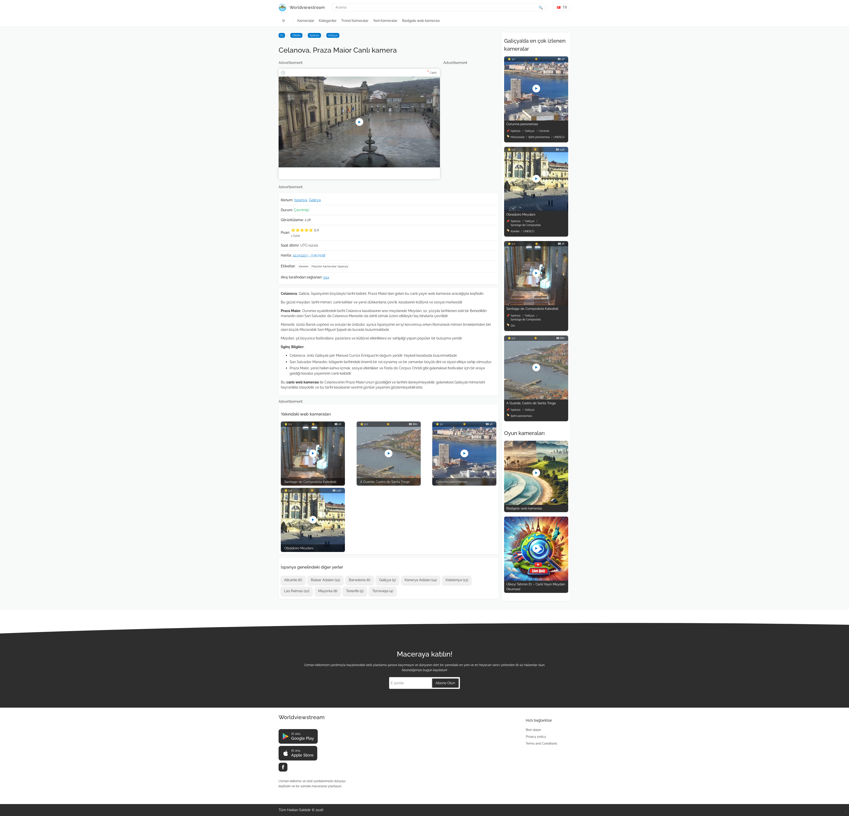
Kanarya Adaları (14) (421, 580)
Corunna (544, 130)
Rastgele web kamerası (421, 21)
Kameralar (305, 21)
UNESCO (559, 137)
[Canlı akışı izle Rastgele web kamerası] (536, 504)
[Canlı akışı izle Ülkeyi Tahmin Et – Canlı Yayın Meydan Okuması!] (536, 579)
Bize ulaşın (533, 730)
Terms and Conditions (541, 743)
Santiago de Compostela (526, 225)
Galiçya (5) (387, 580)
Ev (281, 35)
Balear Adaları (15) (325, 580)
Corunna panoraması (522, 124)
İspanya (314, 35)
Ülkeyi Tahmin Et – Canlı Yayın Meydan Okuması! (535, 586)
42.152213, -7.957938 (309, 255)
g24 (326, 277)
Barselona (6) (359, 580)
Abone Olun (445, 683)
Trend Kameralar (355, 21)
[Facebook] (283, 767)
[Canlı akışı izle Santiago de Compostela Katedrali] (536, 304)
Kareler (304, 266)
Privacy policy (536, 736)
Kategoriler (328, 21)
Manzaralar (518, 137)
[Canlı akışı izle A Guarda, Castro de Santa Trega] (536, 398)
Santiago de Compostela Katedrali (532, 309)
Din (513, 325)
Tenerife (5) (354, 591)
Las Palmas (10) (296, 591)
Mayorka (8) (327, 591)
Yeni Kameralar (385, 21)
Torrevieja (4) (382, 591)
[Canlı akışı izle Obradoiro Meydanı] (536, 210)
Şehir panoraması (539, 137)
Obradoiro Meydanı (520, 214)
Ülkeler (296, 35)
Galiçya (333, 35)
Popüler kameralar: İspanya (330, 266)
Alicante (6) (293, 580)
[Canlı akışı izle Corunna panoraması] (536, 119)
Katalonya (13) (457, 580)
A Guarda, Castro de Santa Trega (531, 403)
